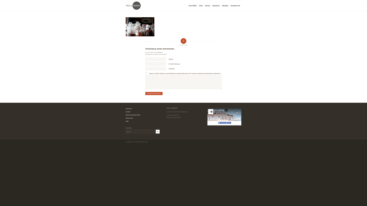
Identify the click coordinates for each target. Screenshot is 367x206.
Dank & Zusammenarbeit (133, 115)
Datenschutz (129, 118)
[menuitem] (192, 5)
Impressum (129, 108)
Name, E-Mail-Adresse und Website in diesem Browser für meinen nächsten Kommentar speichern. (185, 73)
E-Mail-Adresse (175, 64)
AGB (127, 121)
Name (171, 59)
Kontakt (128, 112)
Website (172, 69)
